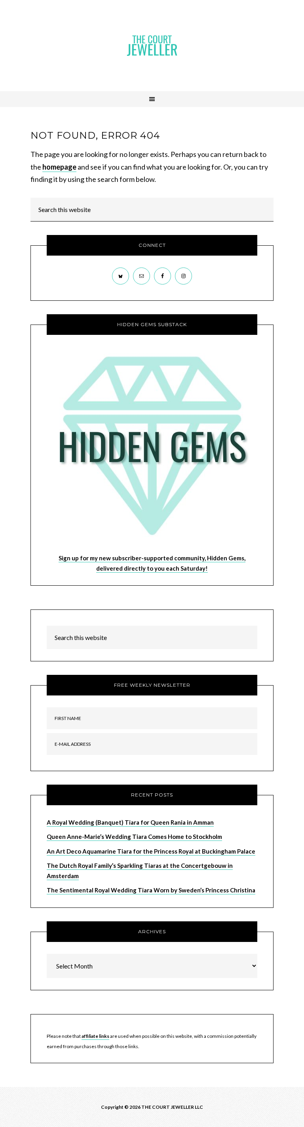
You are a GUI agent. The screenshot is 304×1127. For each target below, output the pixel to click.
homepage (59, 166)
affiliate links (95, 1036)
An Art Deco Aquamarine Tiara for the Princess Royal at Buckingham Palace (151, 851)
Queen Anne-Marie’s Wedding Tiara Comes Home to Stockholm (134, 836)
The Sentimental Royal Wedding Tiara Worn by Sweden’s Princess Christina (151, 890)
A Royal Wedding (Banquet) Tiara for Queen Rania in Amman (130, 822)
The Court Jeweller (152, 45)
